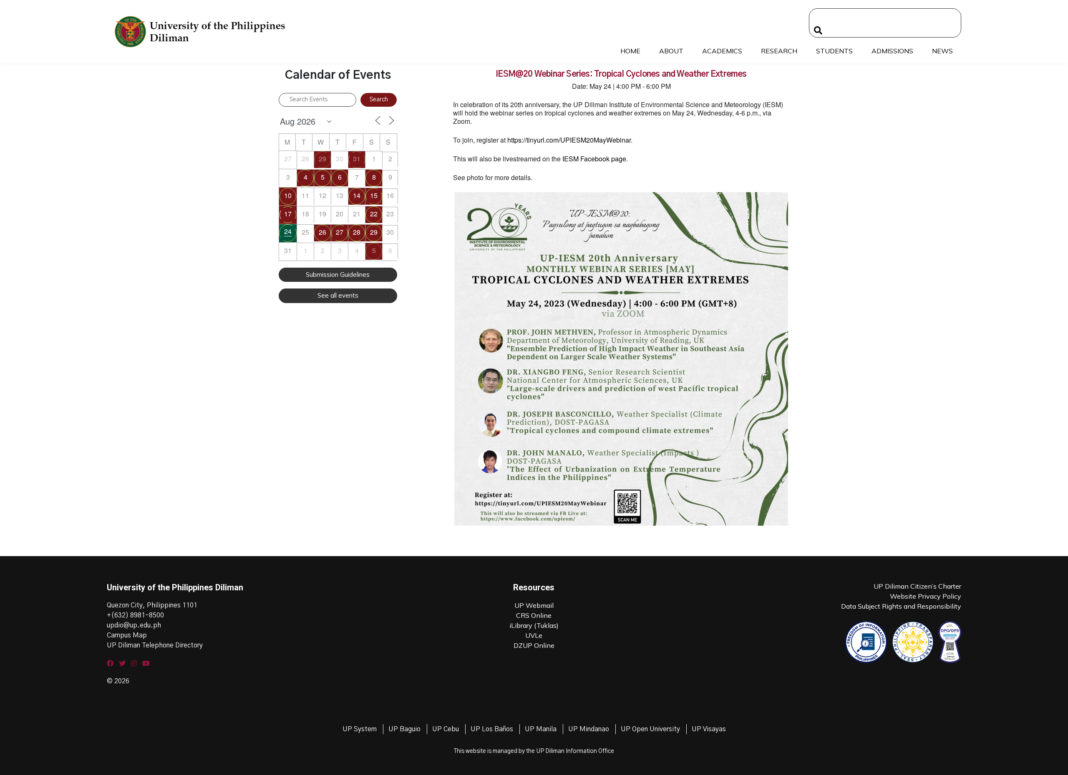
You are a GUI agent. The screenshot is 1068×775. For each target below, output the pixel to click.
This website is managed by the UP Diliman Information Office (534, 751)
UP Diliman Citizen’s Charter (917, 586)
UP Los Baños (492, 729)
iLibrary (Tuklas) (534, 625)
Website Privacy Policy (925, 596)
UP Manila (541, 729)
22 (374, 213)
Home (630, 51)
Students (834, 51)
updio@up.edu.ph (134, 625)
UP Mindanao (588, 729)
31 (356, 158)
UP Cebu (445, 729)
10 (288, 195)
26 (322, 232)
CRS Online (534, 615)
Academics (722, 51)
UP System (360, 729)
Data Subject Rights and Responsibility (901, 606)
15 (374, 195)
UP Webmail (534, 605)
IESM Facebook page (594, 158)
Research (779, 51)
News (942, 51)
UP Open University (650, 729)
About (671, 51)
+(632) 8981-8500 (135, 615)
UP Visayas (709, 729)
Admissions (892, 51)
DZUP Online (534, 645)
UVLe (533, 635)
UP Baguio (404, 729)
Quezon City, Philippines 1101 (152, 605)
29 (322, 158)
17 (288, 213)
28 (356, 232)
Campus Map (127, 635)
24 (288, 231)
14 (356, 195)
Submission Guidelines (338, 274)
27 (339, 232)
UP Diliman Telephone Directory (155, 645)
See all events (337, 295)
